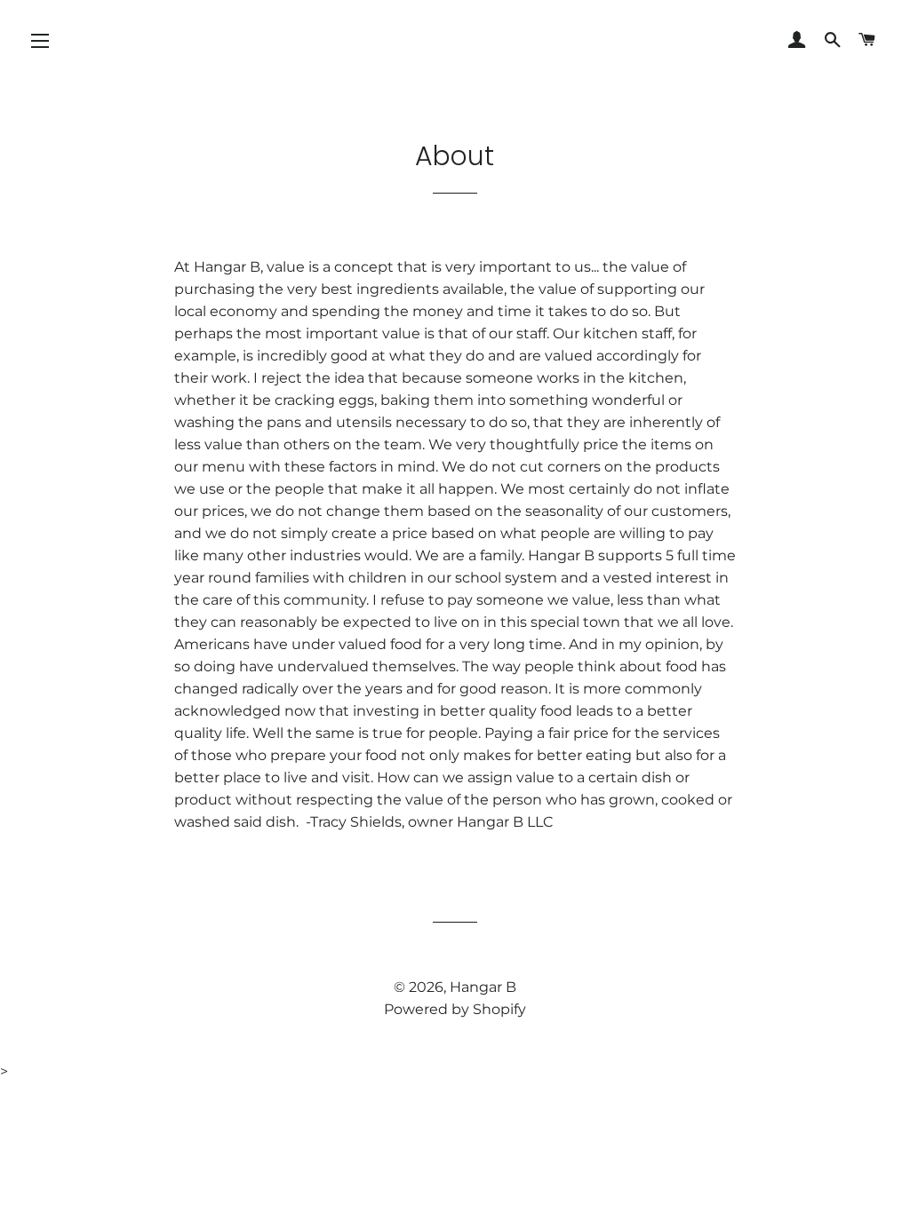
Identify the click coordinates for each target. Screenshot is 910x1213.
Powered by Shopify (455, 1009)
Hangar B (483, 987)
